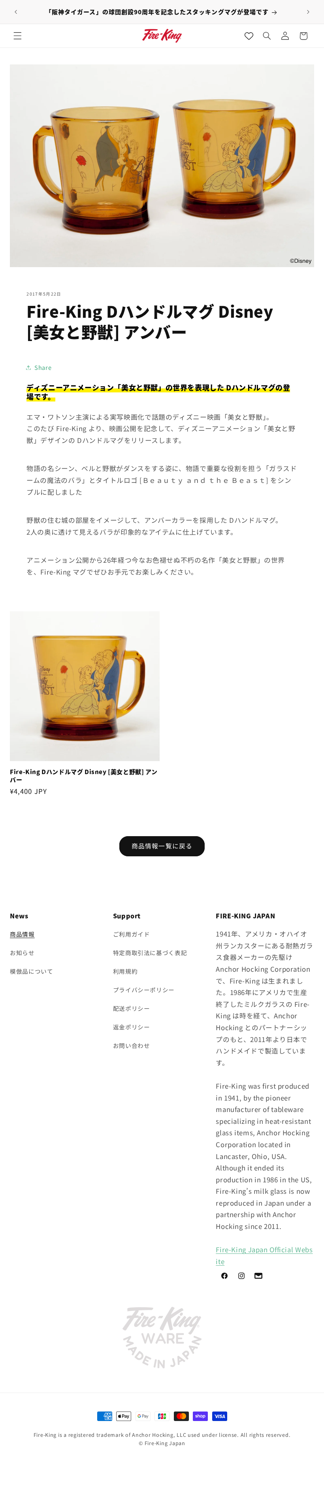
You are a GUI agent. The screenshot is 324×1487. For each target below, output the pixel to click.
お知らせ (22, 952)
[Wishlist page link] (249, 36)
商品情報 (22, 934)
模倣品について (31, 971)
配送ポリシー (131, 1008)
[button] (17, 36)
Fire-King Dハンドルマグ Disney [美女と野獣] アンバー (83, 775)
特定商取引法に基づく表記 (150, 952)
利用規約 (125, 971)
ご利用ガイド (131, 934)
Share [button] (42, 367)
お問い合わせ (131, 1045)
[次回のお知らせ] (308, 12)
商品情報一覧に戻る (162, 845)
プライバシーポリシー (144, 990)
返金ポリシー (131, 1027)
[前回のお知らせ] (15, 12)
